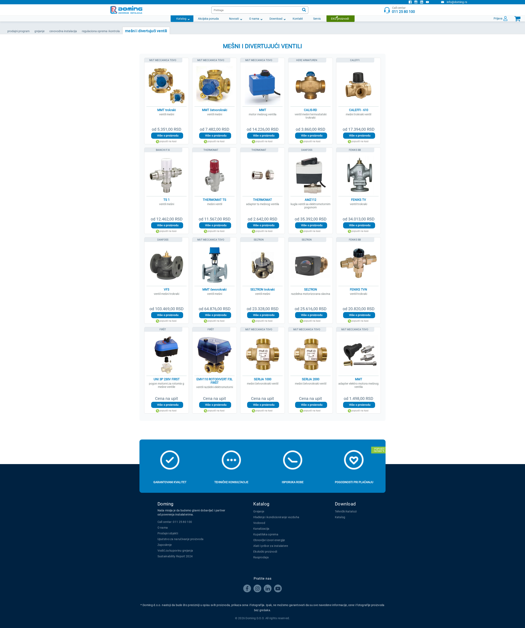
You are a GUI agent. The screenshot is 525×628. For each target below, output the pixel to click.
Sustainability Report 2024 (175, 556)
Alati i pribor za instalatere (270, 545)
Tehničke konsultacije (231, 482)
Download (275, 18)
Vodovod (259, 523)
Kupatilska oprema (265, 534)
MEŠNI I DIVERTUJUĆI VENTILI (146, 31)
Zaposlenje (165, 544)
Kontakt (298, 18)
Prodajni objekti (168, 533)
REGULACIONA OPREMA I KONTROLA (101, 31)
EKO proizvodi (340, 18)
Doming (165, 503)
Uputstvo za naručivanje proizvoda (181, 539)
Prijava (498, 18)
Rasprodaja (261, 557)
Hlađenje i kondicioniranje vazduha (276, 517)
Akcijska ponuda (208, 18)
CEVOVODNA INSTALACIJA (63, 31)
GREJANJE (39, 31)
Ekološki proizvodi (265, 551)
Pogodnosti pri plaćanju (354, 482)
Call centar (403, 10)
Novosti (234, 18)
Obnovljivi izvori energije (269, 540)
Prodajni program (18, 31)
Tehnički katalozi (346, 511)
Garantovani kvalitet (169, 482)
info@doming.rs (457, 2)
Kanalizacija (261, 528)
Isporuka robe (293, 482)
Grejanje (258, 511)
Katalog (181, 18)
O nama (254, 18)
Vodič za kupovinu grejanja (175, 550)
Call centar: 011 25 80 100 (175, 522)
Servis (317, 18)
